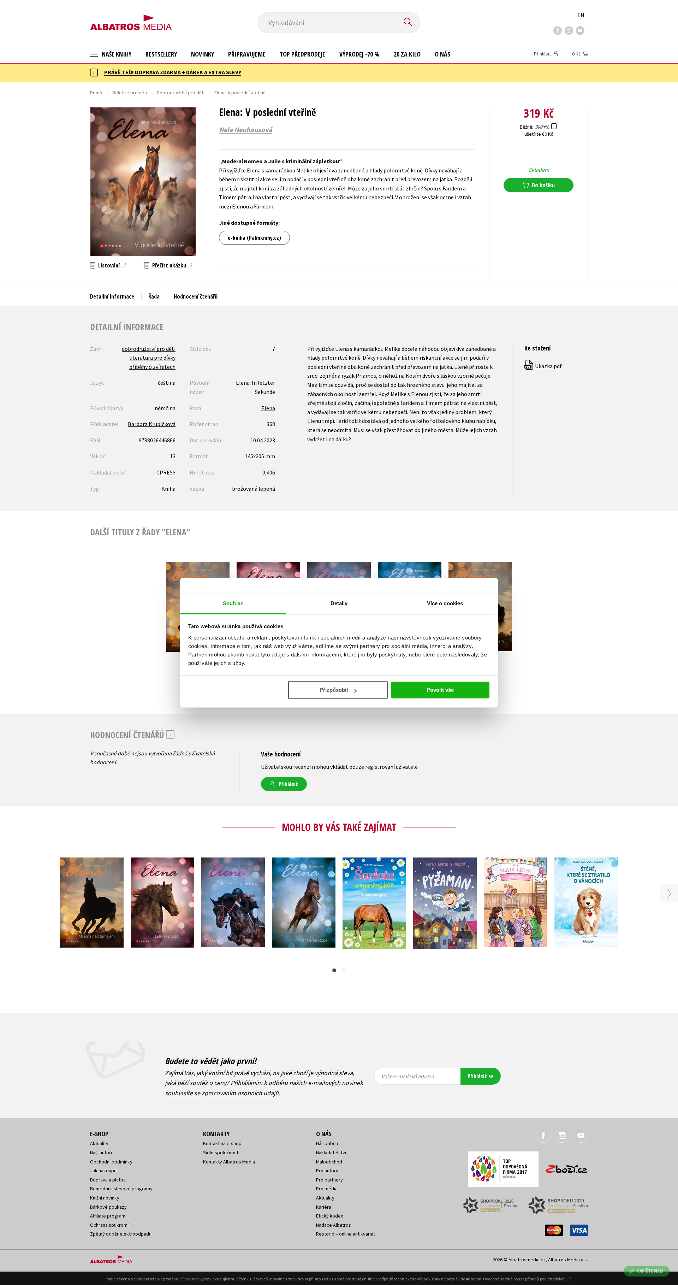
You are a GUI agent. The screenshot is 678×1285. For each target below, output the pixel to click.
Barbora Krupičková (152, 424)
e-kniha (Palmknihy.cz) (254, 238)
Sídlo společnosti (221, 1152)
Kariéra (323, 1207)
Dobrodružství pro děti (180, 92)
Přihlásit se (481, 1076)
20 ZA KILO (407, 54)
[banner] (131, 16)
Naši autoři (101, 1152)
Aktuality (99, 1143)
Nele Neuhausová (245, 130)
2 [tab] (344, 970)
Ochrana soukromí (109, 1225)
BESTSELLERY (161, 54)
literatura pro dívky (152, 357)
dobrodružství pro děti (149, 348)
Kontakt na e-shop (222, 1143)
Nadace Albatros (333, 1225)
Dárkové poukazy (108, 1207)
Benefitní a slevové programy (121, 1188)
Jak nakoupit (103, 1170)
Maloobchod (329, 1162)
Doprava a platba (108, 1180)
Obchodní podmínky (111, 1162)
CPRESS (166, 472)
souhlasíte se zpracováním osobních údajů (222, 1093)
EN (580, 14)
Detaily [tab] (339, 603)
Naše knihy (115, 54)
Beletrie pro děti (129, 92)
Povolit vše (440, 690)
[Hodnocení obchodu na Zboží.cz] (563, 1167)
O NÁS (442, 54)
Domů (96, 92)
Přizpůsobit (334, 690)
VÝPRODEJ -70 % (359, 54)
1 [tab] (334, 970)
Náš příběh (327, 1143)
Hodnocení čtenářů (196, 296)
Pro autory (327, 1170)
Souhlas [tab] (233, 603)
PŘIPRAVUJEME (247, 54)
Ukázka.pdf (543, 366)
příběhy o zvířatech (152, 366)
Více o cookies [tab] (445, 603)
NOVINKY (202, 54)
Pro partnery (329, 1180)
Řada (154, 296)
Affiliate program (107, 1216)
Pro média (327, 1188)
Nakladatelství (331, 1152)
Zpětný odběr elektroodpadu (120, 1234)
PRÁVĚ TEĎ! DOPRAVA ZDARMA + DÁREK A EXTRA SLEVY (172, 72)
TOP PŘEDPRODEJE (302, 54)
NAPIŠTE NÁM (650, 1271)
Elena (268, 408)
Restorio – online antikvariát (345, 1234)
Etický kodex (329, 1216)
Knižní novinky (104, 1198)
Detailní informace (112, 296)
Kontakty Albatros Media (229, 1162)
